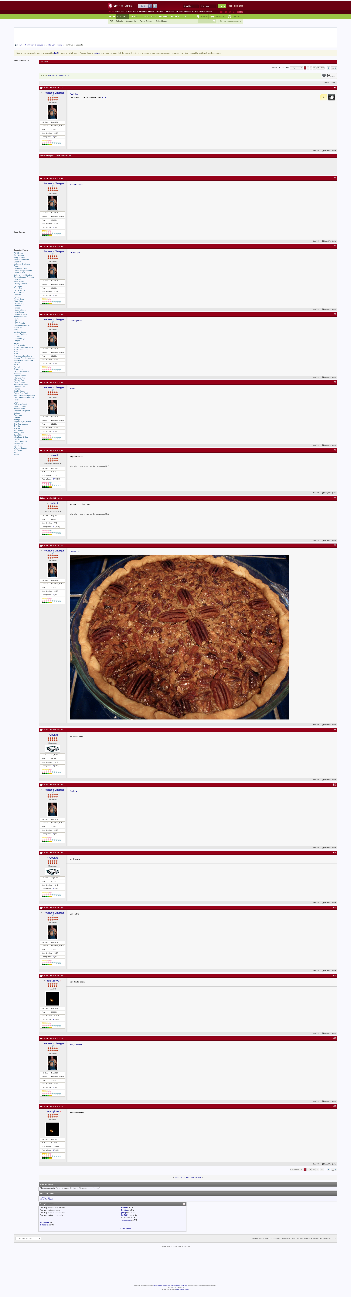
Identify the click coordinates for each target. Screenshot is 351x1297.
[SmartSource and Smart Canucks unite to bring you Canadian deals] (25, 238)
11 (314, 68)
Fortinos (17, 297)
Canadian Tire (19, 273)
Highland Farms (20, 310)
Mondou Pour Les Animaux (24, 358)
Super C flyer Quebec (22, 422)
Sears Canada (19, 409)
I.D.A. (16, 319)
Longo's (17, 341)
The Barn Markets (21, 424)
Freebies (160, 12)
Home (117, 12)
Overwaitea (18, 369)
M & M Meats (19, 345)
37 (54, 479)
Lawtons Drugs (20, 332)
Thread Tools (329, 82)
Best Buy (17, 262)
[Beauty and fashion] (226, 12)
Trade (237, 16)
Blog (112, 16)
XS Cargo (18, 450)
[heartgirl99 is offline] (52, 998)
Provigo (17, 389)
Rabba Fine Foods (21, 393)
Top (183, 16)
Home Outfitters (20, 317)
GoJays (53, 734)
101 (322, 68)
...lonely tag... (45, 1197)
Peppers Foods (20, 376)
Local (219, 16)
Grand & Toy (19, 303)
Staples (17, 417)
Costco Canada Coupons (24, 277)
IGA (15, 321)
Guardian (17, 306)
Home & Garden (205, 12)
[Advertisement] (91, 166)
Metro (16, 354)
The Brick (18, 428)
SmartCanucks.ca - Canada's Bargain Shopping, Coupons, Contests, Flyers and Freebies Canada (290, 1238)
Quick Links (161, 21)
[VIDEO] (124, 1215)
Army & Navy (19, 257)
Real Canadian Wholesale (24, 398)
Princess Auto (19, 387)
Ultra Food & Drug (21, 437)
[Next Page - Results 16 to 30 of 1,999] (328, 67)
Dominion (17, 279)
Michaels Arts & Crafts (23, 356)
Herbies (17, 308)
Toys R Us (18, 435)
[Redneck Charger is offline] (52, 112)
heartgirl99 (52, 980)
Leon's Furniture (20, 334)
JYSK (16, 330)
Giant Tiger (18, 301)
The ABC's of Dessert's (58, 75)
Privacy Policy (327, 1238)
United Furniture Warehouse (20, 442)
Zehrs (16, 452)
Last (333, 68)
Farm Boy (18, 288)
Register (238, 6)
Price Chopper (19, 382)
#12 (334, 907)
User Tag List (44, 61)
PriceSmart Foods (21, 384)
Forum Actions (146, 21)
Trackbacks (126, 1220)
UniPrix (17, 439)
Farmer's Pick (19, 290)
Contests (170, 12)
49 (329, 76)
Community (131, 21)
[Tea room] (221, 12)
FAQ (111, 21)
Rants (195, 12)
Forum (122, 16)
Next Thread (196, 1177)
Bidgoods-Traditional (22, 264)
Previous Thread (182, 1177)
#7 (335, 498)
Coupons (143, 12)
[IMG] (123, 1212)
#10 (334, 784)
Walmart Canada (20, 448)
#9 (335, 729)
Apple (104, 97)
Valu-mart (18, 446)
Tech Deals (133, 12)
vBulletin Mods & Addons (179, 1285)
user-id (54, 455)
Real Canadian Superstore (24, 395)
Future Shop (19, 299)
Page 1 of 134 (298, 68)
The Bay (17, 426)
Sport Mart (18, 415)
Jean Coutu (18, 328)
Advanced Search (232, 21)
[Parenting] (234, 12)
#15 (334, 1106)
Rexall (16, 400)
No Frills (17, 367)
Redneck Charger (54, 92)
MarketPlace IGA (21, 350)
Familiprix (18, 286)
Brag (204, 16)
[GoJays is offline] (52, 749)
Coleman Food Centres (23, 275)
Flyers (151, 12)
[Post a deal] (240, 12)
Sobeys (17, 413)
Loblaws (17, 336)
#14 (334, 1038)
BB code (124, 1208)
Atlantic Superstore (21, 260)
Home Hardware (20, 314)
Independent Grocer (22, 325)
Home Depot (19, 312)
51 (318, 68)
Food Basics (19, 292)
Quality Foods (19, 391)
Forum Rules (125, 1228)
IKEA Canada (19, 323)
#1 (335, 87)
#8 (335, 545)
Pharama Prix (19, 378)
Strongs (17, 420)
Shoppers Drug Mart (22, 411)
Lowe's (16, 343)
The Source (18, 431)
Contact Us (254, 1238)
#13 (334, 975)
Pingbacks (44, 1222)
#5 (335, 382)
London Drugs (19, 339)
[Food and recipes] (230, 12)
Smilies (124, 1210)
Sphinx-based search (182, 1289)
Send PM (316, 150)
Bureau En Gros (20, 268)
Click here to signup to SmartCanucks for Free (55, 156)
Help (230, 6)
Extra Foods (19, 282)
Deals (124, 12)
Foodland (17, 295)
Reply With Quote (330, 150)
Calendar (120, 21)
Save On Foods (20, 406)
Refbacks (44, 1225)
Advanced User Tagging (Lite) (161, 1285)
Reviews (187, 12)
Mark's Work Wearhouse (23, 347)
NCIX (16, 365)
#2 (335, 178)
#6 (335, 450)
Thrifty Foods (19, 433)
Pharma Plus (19, 380)
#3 (335, 246)
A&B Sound (18, 253)
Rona (16, 402)
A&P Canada (19, 255)
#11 (334, 852)
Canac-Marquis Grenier (23, 271)
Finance (179, 12)
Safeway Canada (20, 404)
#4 (335, 314)
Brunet (16, 266)
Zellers (16, 455)
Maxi (16, 352)
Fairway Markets (20, 284)
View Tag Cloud (46, 1199)
